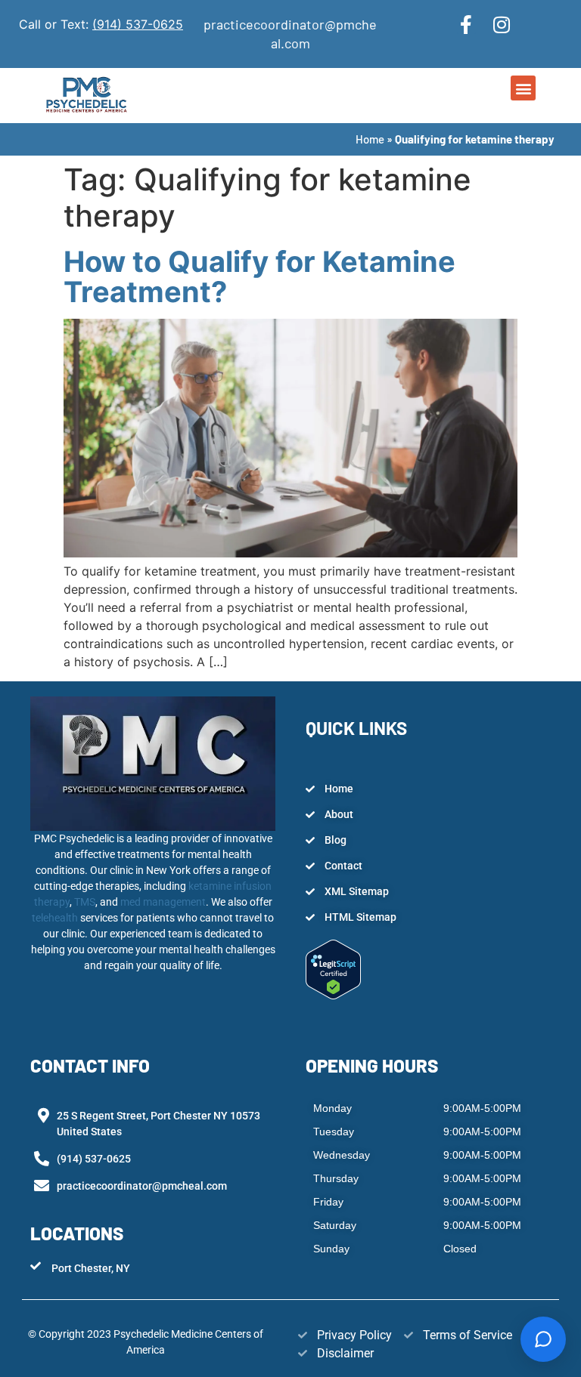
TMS (84, 902)
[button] (523, 88)
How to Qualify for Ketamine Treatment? (259, 276)
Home (370, 139)
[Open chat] (543, 1339)
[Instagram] (501, 24)
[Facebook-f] (466, 24)
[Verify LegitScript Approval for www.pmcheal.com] (333, 994)
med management (162, 902)
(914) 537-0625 (137, 24)
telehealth (56, 918)
